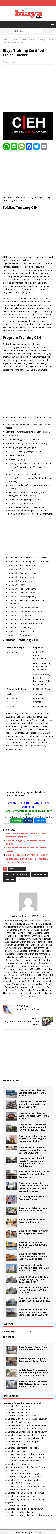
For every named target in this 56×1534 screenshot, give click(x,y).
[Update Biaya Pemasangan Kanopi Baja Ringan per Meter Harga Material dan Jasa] (11, 1373)
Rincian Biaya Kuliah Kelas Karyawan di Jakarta (32, 1220)
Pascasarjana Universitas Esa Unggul (21, 969)
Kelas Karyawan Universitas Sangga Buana (25, 1467)
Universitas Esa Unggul (40, 966)
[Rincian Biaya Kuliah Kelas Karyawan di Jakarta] (11, 1222)
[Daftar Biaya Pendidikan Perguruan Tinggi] (11, 1199)
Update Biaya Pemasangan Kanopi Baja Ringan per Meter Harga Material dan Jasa (34, 1372)
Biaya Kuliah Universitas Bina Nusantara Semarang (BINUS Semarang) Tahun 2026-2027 (34, 1312)
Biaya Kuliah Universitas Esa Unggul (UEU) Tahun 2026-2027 (34, 1299)
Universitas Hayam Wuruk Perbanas (21, 1496)
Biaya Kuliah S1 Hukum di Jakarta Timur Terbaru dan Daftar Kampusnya (33, 1150)
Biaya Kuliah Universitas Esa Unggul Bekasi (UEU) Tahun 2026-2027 (33, 1290)
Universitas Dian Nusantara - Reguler (36, 926)
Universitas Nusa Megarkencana (20, 1512)
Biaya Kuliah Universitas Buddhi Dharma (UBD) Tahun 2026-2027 (33, 1245)
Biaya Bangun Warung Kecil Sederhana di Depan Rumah (33, 1359)
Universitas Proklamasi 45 (39, 978)
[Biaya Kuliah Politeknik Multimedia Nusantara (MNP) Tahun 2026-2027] (11, 1268)
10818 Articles (37, 916)
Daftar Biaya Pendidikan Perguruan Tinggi (31, 1197)
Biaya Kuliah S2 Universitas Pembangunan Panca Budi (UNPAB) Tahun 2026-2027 (32, 1127)
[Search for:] (28, 30)
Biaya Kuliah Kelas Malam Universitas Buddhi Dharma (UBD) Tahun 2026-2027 (33, 1256)
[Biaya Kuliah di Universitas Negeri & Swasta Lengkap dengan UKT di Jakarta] (11, 1139)
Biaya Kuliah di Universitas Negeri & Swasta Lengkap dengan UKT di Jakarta (32, 1139)
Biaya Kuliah (11, 1080)
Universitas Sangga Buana (20, 963)
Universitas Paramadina (16, 953)
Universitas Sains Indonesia (20, 932)
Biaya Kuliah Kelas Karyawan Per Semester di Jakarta (33, 1209)
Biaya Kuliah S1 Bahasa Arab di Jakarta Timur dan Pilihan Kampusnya (34, 1174)
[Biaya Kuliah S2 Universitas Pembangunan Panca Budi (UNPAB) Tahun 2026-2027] (11, 1127)
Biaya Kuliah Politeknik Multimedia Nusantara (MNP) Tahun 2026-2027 (34, 1268)
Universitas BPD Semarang (17, 1483)
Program (9, 879)
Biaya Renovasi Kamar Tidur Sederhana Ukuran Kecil (33, 1348)
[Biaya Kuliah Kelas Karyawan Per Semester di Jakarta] (11, 1211)
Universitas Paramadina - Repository (34, 950)
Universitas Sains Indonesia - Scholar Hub (33, 944)
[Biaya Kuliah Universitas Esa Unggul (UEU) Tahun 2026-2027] (11, 1301)
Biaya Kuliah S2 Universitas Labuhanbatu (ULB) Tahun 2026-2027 (32, 1093)
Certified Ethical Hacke (16, 874)
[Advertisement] (28, 88)
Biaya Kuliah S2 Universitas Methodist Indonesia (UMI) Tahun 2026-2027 (32, 1104)
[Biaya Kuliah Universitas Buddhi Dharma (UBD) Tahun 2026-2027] (11, 1245)
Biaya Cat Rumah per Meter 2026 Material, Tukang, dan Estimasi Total (33, 1384)
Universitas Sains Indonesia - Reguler (23, 947)
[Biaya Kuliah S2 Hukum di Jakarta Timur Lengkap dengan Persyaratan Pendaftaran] (11, 1160)
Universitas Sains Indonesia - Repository (23, 1428)
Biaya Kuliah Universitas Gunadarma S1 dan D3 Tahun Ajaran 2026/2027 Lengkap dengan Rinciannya (33, 1187)
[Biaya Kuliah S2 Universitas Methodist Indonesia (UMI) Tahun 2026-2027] (11, 1104)
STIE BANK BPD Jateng (26, 975)
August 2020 (10, 62)
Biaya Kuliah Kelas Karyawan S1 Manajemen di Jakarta (33, 1232)
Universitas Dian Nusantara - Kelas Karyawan (28, 929)
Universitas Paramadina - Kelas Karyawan (24, 1454)
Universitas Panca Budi (40, 987)
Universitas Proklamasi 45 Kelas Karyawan (22, 981)
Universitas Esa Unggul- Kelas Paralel (22, 1480)
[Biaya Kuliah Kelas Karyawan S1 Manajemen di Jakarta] (11, 1234)
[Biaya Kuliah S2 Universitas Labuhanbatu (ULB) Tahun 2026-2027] (11, 1093)
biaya (12, 869)
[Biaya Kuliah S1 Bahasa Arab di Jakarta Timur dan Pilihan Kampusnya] (11, 1174)
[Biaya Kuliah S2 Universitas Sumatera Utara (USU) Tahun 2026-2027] (11, 1116)
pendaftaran (39, 874)
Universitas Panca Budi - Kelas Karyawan (23, 990)
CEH (22, 869)
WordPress (36, 1532)
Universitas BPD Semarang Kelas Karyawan (25, 1486)
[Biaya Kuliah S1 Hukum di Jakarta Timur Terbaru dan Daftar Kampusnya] (11, 1148)
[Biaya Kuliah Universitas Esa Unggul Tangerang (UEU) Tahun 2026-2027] (11, 1279)
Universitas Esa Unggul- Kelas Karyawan (23, 1476)
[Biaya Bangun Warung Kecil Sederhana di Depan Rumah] (11, 1361)
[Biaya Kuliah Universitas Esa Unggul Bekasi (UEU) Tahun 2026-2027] (11, 1290)
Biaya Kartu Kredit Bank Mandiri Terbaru (27, 854)
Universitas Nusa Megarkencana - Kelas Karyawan (28, 1515)
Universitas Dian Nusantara (27, 923)
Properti (8, 1337)
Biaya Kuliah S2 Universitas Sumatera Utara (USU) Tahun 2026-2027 (34, 1116)
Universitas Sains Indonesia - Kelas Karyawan (26, 1425)
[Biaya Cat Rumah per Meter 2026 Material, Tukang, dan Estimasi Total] (11, 1384)
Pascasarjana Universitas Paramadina (32, 960)
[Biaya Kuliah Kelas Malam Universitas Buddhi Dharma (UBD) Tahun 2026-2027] (11, 1257)
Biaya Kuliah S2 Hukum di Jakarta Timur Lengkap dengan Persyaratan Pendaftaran (31, 1162)
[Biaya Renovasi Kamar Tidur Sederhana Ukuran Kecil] (11, 1350)
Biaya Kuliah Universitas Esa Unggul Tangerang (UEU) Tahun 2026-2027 (33, 1279)
